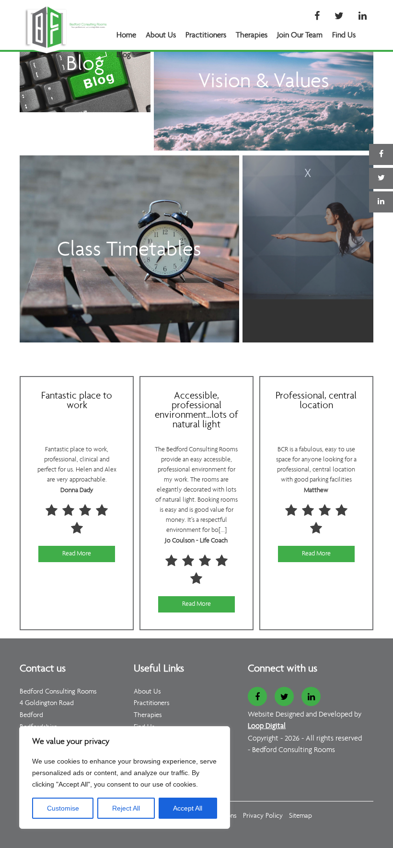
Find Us (344, 35)
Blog (123, 55)
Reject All (126, 808)
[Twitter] (339, 17)
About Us (161, 35)
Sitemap (300, 816)
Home (126, 35)
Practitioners (205, 35)
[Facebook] (317, 17)
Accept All (187, 808)
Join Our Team (300, 35)
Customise (63, 808)
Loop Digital (267, 726)
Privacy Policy (263, 816)
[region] (124, 777)
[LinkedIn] (362, 17)
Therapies (251, 35)
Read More (76, 554)
